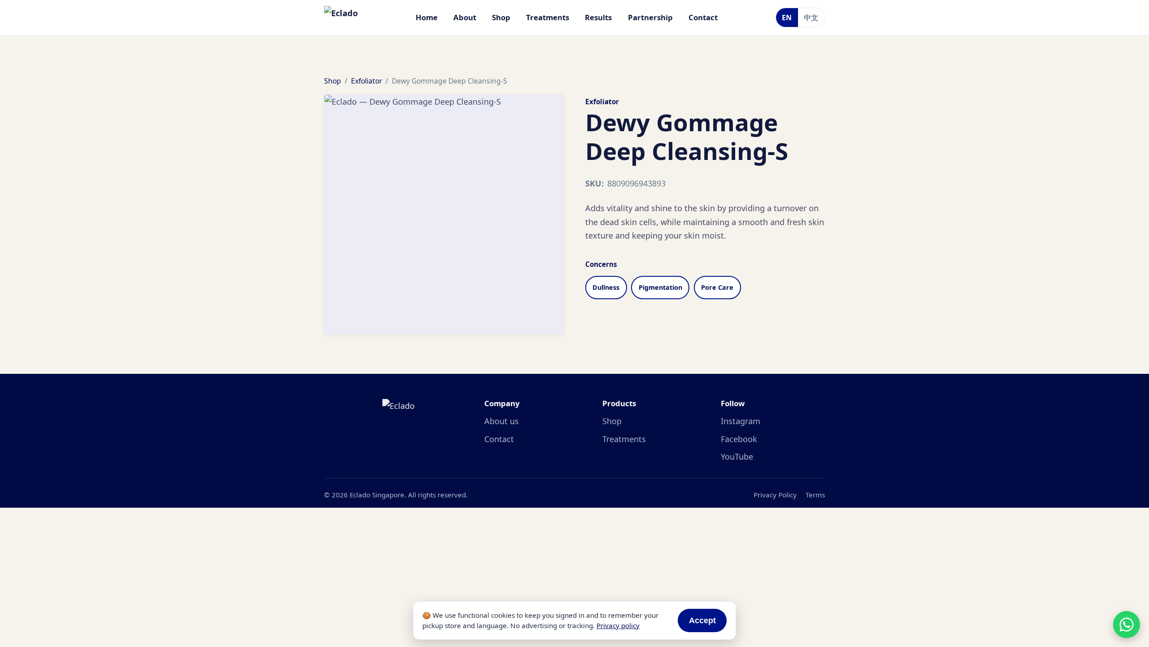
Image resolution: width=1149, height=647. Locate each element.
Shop (501, 17)
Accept (702, 620)
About (464, 17)
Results (598, 17)
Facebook (739, 439)
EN (787, 17)
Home (427, 17)
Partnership (650, 17)
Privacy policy (618, 625)
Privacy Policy (775, 494)
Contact (703, 17)
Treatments (547, 17)
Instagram (740, 421)
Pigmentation (660, 287)
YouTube (737, 456)
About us (501, 421)
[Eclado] (341, 17)
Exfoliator (366, 81)
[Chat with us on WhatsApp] (1126, 624)
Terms (815, 494)
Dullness (605, 287)
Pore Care (717, 287)
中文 (811, 17)
